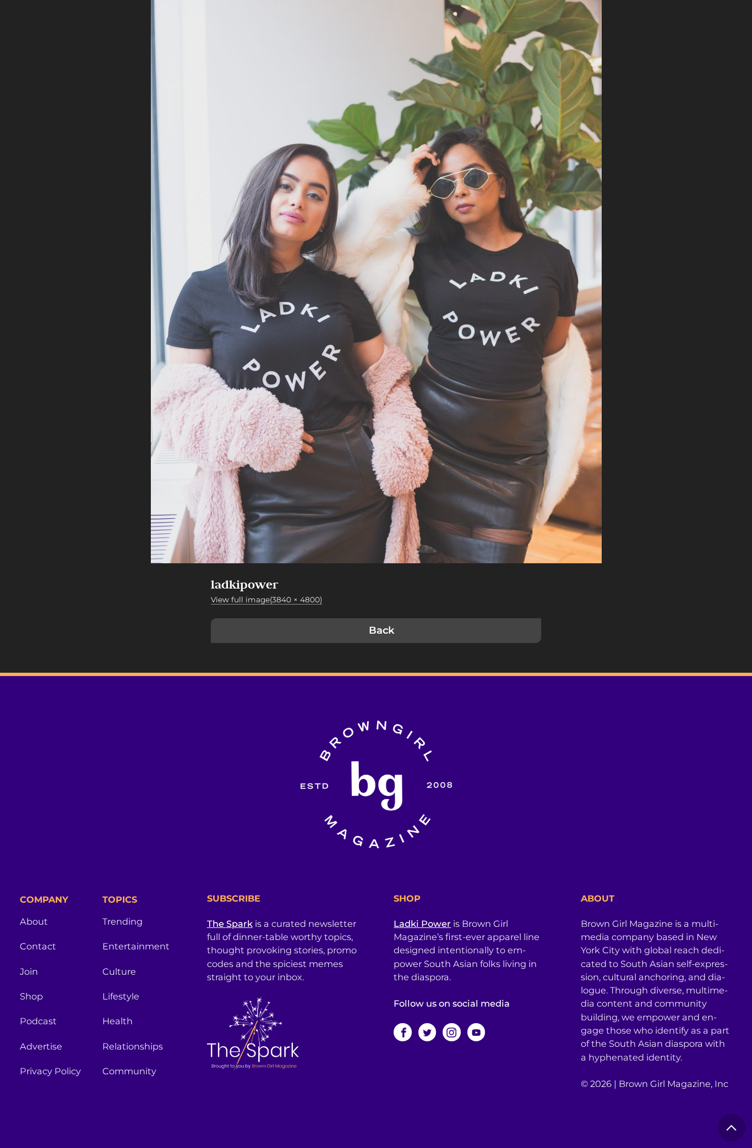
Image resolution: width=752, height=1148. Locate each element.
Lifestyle (120, 996)
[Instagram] (451, 1032)
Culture (119, 971)
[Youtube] (476, 1032)
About (34, 921)
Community (129, 1070)
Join (29, 971)
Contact (38, 946)
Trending (122, 921)
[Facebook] (402, 1032)
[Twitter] (427, 1032)
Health (117, 1020)
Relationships (132, 1046)
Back (381, 630)
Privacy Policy (50, 1070)
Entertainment (136, 946)
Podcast (38, 1020)
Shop (31, 996)
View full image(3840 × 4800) (266, 599)
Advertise (41, 1046)
